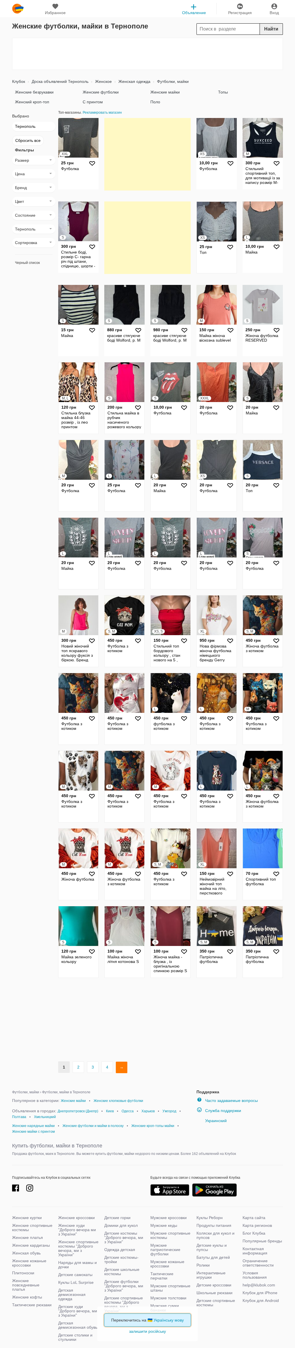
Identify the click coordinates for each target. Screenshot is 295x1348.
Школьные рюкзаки (214, 1292)
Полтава (19, 1117)
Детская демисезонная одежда (72, 1294)
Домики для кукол (121, 1225)
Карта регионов (257, 1225)
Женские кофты (27, 1297)
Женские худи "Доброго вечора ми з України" (77, 1229)
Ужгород (169, 1111)
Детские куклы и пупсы (211, 1247)
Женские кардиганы (31, 1245)
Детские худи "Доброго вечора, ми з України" (77, 1310)
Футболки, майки (172, 81)
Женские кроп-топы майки (152, 1126)
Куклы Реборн (209, 1217)
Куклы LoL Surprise (76, 1282)
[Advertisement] (147, 54)
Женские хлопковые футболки (118, 1101)
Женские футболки (101, 92)
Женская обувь (26, 1253)
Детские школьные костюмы (121, 1271)
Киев (110, 1111)
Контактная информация (255, 1250)
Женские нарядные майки (33, 1126)
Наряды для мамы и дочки (77, 1264)
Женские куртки (27, 1217)
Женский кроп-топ (32, 102)
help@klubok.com (259, 1285)
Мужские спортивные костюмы (170, 1235)
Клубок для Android (261, 1300)
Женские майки (165, 92)
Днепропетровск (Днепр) (78, 1111)
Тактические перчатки (161, 1275)
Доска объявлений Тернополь (59, 81)
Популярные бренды (262, 1241)
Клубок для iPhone (260, 1292)
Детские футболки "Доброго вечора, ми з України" (123, 1285)
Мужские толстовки (168, 1298)
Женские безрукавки (34, 92)
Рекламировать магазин (102, 113)
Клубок (18, 81)
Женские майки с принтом (33, 1132)
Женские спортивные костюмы (32, 1227)
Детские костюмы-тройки (121, 1259)
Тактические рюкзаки (32, 1305)
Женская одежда (133, 81)
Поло (155, 102)
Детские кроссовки (213, 1285)
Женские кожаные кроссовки (29, 1262)
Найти (271, 28)
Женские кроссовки (76, 1217)
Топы (223, 92)
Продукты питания (213, 1225)
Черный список (27, 263)
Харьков (148, 1111)
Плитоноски (23, 1273)
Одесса (128, 1111)
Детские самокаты (75, 1274)
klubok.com (18, 8)
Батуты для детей (213, 1257)
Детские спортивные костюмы (215, 1302)
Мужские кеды (163, 1225)
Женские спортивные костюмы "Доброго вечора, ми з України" (78, 1248)
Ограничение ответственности (258, 1262)
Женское (103, 81)
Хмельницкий (45, 1117)
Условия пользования (255, 1275)
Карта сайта (254, 1217)
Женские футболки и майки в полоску (93, 1126)
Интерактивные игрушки (211, 1275)
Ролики (203, 1265)
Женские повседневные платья (25, 1285)
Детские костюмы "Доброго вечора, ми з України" (123, 1237)
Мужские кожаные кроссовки (167, 1263)
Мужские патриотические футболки (165, 1249)
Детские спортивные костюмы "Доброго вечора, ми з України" (123, 1304)
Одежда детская (119, 1249)
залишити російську (147, 1331)
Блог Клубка (254, 1233)
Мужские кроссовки (168, 1217)
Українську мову (169, 1320)
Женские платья (27, 1237)
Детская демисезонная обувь (77, 1325)
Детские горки (117, 1217)
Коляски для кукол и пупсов (215, 1235)
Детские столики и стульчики (75, 1337)
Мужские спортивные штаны (170, 1288)
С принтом (93, 102)
